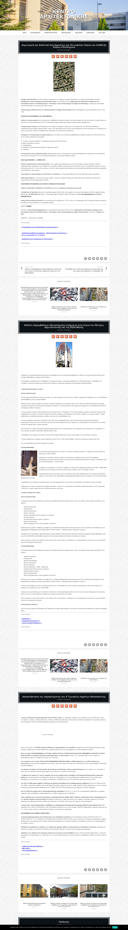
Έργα (24, 32)
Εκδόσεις (78, 32)
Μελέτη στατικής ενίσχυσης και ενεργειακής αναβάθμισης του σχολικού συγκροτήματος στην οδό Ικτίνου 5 (93, 905)
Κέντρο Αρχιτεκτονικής (64, 14)
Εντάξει (115, 927)
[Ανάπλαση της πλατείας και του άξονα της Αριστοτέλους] (94, 295)
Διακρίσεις (91, 32)
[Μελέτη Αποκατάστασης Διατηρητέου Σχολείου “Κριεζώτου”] (34, 892)
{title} (29, 206)
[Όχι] (126, 927)
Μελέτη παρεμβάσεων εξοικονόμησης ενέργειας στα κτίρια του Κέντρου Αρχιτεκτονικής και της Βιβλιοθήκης (43, 271)
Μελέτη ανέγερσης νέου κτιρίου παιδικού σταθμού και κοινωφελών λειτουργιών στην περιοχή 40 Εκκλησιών (64, 308)
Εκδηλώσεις (66, 32)
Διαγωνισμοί (35, 32)
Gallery (102, 32)
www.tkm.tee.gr (26, 196)
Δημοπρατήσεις (50, 32)
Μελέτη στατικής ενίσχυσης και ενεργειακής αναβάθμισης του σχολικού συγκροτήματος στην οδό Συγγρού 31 (64, 905)
